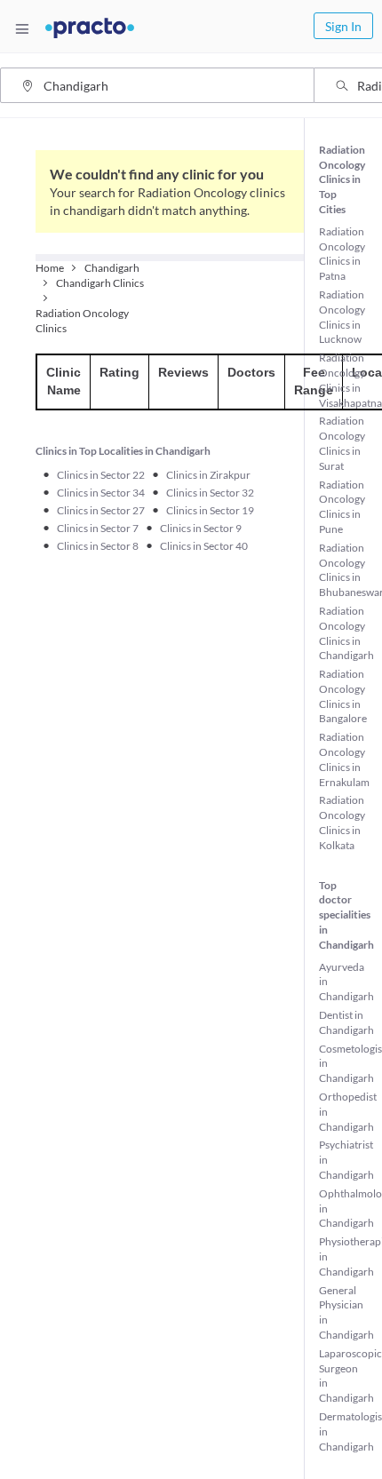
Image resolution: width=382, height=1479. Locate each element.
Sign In (343, 26)
